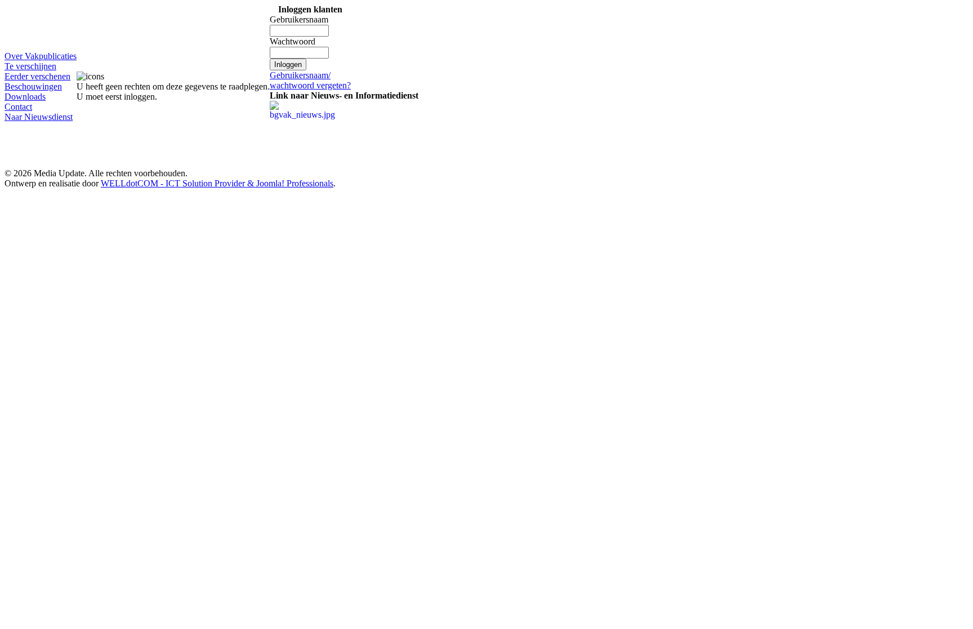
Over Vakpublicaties (41, 56)
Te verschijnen (30, 66)
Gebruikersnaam (299, 19)
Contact (18, 106)
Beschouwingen (33, 86)
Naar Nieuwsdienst (39, 117)
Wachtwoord (292, 41)
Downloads (25, 96)
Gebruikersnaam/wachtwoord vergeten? (310, 80)
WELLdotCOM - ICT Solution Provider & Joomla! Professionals (217, 183)
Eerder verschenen (37, 76)
